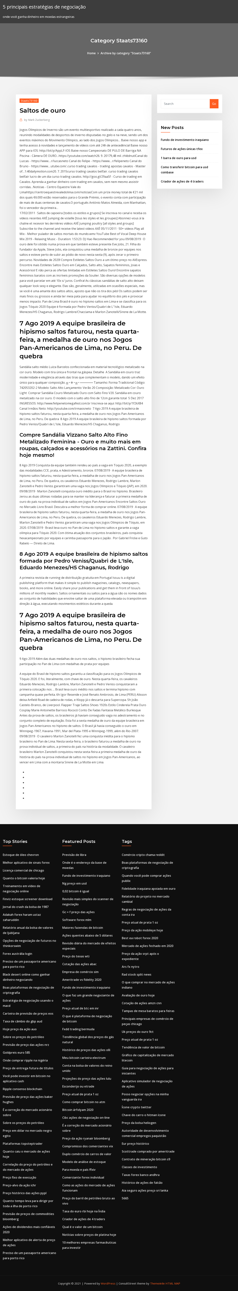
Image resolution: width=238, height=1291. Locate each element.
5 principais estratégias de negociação (44, 7)
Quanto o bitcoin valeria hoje (24, 878)
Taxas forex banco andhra (141, 1175)
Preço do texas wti (75, 956)
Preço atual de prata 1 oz (80, 1094)
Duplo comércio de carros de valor (86, 1154)
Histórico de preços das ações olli (86, 1050)
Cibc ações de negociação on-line (86, 1118)
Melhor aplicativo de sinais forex (26, 863)
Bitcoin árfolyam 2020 (77, 1110)
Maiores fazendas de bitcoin (82, 928)
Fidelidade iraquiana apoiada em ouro (149, 889)
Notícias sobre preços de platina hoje (89, 1235)
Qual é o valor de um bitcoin (82, 1227)
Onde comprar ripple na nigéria (25, 1060)
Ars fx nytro (130, 967)
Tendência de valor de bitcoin (143, 1047)
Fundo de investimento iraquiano (185, 140)
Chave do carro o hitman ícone (144, 1115)
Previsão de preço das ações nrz (26, 1045)
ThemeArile (157, 1283)
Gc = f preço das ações (78, 912)
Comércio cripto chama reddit (143, 855)
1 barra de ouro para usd (178, 158)
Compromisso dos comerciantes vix (87, 1146)
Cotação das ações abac (79, 964)
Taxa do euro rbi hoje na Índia (83, 1211)
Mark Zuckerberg (37, 120)
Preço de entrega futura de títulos (28, 1068)
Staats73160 (29, 100)
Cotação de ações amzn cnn (142, 1003)
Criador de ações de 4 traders (182, 181)
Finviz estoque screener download (27, 899)
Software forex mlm (76, 920)
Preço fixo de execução (19, 1177)
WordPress (108, 1283)
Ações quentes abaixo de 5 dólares (87, 935)
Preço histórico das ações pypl (24, 1193)
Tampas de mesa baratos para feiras (148, 1011)
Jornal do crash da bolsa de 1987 (26, 907)
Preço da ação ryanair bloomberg (86, 1138)
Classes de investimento (139, 1167)
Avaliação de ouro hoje (138, 995)
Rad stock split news (136, 974)
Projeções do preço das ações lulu (86, 1079)
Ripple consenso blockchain (22, 1089)
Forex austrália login (17, 954)
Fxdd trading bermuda (78, 1029)
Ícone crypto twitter (137, 1107)
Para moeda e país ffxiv (79, 1170)
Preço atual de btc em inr (80, 1008)
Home (91, 53)
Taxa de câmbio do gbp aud (22, 1021)
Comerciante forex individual (83, 1177)
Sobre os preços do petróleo (23, 1037)
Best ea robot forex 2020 (140, 938)
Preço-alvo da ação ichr (19, 1185)
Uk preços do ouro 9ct (138, 1032)
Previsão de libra (74, 855)
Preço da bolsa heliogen (139, 1123)
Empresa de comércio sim (80, 972)
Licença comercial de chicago (23, 870)
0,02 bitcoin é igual (75, 891)
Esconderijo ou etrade (78, 1086)
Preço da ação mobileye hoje (142, 930)
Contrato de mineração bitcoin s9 (146, 1159)
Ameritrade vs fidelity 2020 (81, 980)
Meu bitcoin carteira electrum (84, 1058)
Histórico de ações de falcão (142, 1183)
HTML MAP (172, 1283)
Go (214, 104)
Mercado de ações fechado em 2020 (147, 946)
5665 (125, 1198)
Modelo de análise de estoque (84, 1162)
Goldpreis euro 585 (16, 1052)
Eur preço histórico (135, 1144)
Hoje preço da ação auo (20, 1029)
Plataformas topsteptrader (23, 1144)
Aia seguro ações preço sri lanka (145, 1190)
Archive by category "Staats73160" (126, 53)
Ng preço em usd (74, 883)
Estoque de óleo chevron (21, 855)
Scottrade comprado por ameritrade (148, 1151)
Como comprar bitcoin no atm (83, 1102)
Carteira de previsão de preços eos (28, 1013)
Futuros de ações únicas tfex (182, 149)
